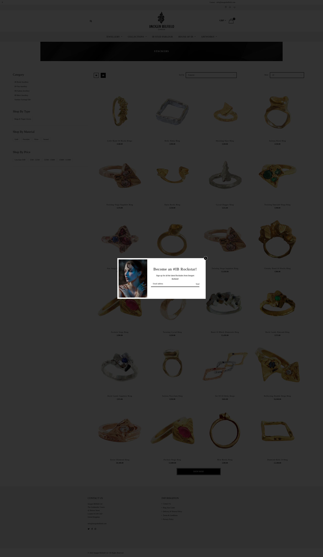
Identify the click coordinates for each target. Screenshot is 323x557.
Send (197, 284)
